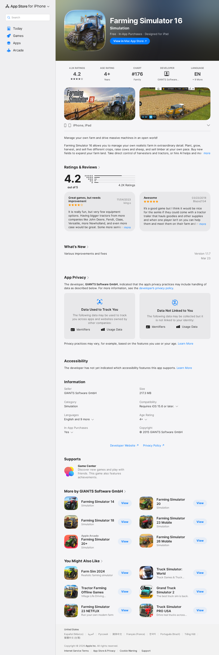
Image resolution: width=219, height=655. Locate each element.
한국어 (152, 634)
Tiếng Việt (190, 634)
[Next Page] (215, 74)
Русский (103, 634)
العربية (91, 634)
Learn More (185, 343)
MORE (127, 227)
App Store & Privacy (104, 651)
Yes (66, 432)
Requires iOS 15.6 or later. (156, 406)
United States (71, 629)
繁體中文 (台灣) (72, 638)
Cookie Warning (128, 651)
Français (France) (135, 634)
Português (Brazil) (170, 634)
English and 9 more (77, 419)
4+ (141, 419)
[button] (28, 28)
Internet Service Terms (76, 651)
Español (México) (73, 634)
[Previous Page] (60, 74)
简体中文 (117, 634)
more (207, 153)
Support (146, 651)
